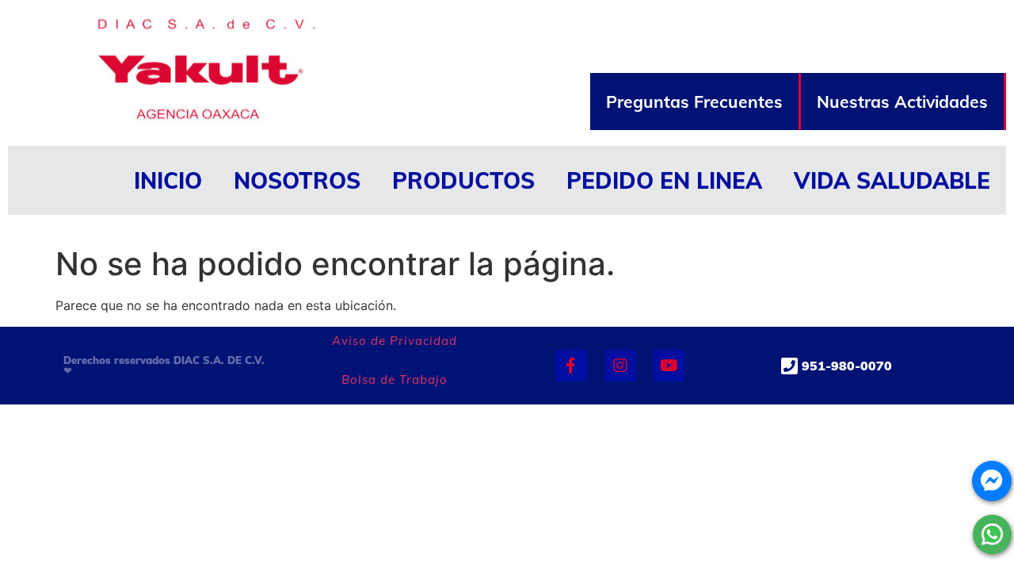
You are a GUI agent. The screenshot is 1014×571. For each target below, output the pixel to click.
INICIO (168, 180)
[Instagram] (620, 365)
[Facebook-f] (571, 365)
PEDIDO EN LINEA (664, 180)
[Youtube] (669, 365)
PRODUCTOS (463, 180)
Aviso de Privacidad (394, 340)
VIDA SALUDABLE (892, 180)
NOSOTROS (297, 180)
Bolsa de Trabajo (394, 379)
